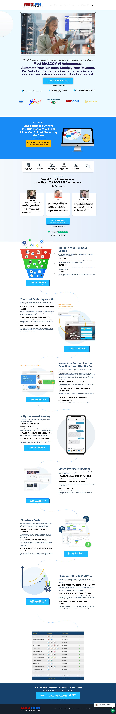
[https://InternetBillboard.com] (92, 101)
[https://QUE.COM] (55, 101)
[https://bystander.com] (73, 102)
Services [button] (66, 5)
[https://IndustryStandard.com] (36, 101)
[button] (62, 5)
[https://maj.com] (31, 708)
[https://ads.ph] (32, 5)
